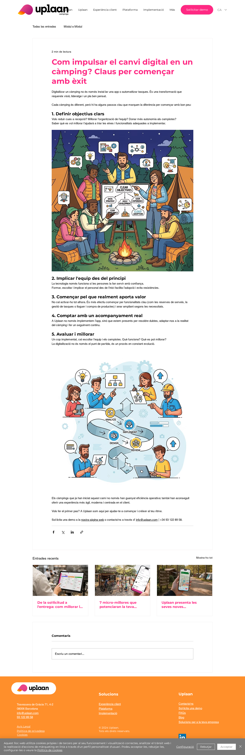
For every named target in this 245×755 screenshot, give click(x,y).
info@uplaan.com (28, 713)
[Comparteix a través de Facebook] (53, 532)
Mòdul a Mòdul (73, 26)
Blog (181, 717)
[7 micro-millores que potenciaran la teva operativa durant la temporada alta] (122, 580)
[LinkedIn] (182, 737)
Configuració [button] (185, 746)
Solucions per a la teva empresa (199, 722)
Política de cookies (49, 750)
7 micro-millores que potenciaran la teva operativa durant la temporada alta (118, 604)
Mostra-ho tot (204, 557)
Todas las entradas (44, 26)
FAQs (182, 712)
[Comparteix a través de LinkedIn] (72, 532)
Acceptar (226, 746)
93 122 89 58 (25, 717)
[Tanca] (240, 746)
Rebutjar (206, 746)
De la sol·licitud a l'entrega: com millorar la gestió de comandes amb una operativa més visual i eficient (60, 604)
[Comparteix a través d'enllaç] (81, 532)
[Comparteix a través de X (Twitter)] (63, 532)
